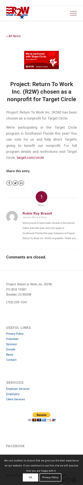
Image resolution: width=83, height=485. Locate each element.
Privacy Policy (15, 333)
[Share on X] (15, 183)
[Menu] (71, 13)
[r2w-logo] (34, 13)
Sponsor (11, 344)
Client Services (15, 399)
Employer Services (18, 389)
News (9, 354)
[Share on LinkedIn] (21, 183)
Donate (10, 349)
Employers (12, 394)
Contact (11, 360)
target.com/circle (30, 158)
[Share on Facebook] (9, 183)
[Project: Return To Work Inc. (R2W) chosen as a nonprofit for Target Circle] (41, 60)
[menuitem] (71, 13)
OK (30, 477)
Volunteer (12, 339)
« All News (13, 36)
